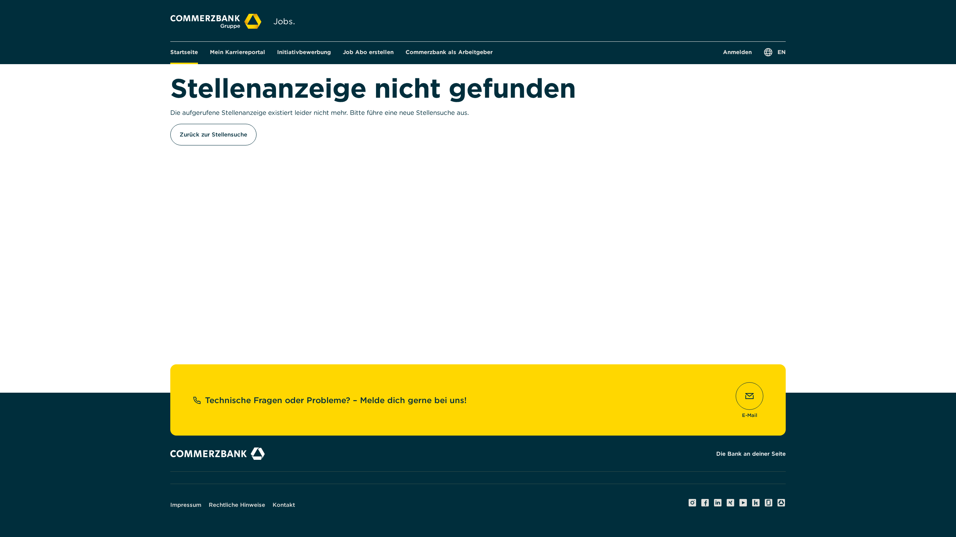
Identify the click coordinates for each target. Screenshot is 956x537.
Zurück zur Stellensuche (213, 134)
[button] (237, 52)
